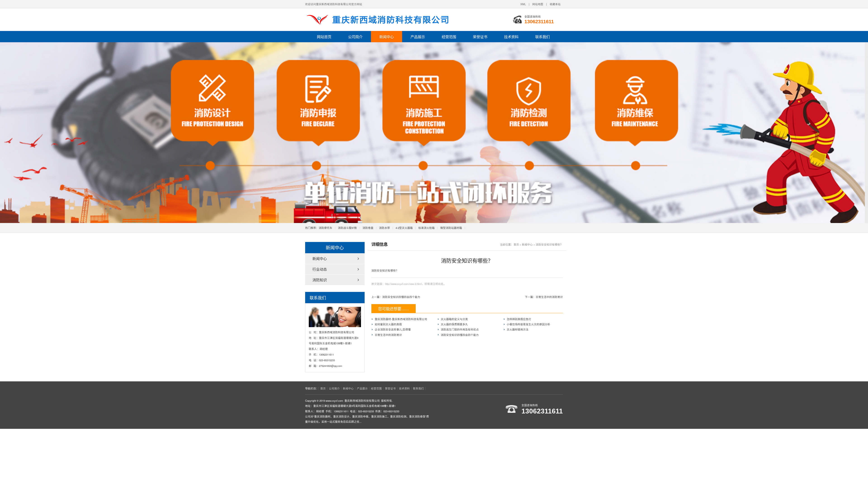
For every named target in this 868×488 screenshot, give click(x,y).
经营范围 (449, 36)
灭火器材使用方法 (517, 329)
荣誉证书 (480, 36)
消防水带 (384, 228)
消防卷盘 (368, 228)
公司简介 (355, 36)
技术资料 (511, 36)
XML (523, 4)
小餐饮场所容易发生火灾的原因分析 (528, 324)
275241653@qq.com (330, 366)
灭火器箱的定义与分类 (454, 319)
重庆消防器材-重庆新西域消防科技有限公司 (401, 319)
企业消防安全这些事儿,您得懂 (393, 329)
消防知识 (319, 279)
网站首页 (324, 36)
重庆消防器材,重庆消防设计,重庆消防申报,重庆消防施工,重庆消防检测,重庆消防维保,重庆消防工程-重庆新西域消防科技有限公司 (378, 19)
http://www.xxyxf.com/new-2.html (403, 284)
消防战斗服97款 (347, 228)
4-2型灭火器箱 (404, 228)
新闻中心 (386, 36)
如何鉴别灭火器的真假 (388, 324)
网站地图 (537, 4)
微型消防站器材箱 (451, 228)
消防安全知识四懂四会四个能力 (401, 297)
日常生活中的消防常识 (549, 297)
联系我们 (542, 36)
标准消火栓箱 (426, 228)
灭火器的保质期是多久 (454, 324)
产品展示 (417, 36)
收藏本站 (555, 4)
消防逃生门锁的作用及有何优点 (460, 329)
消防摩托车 (325, 228)
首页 (516, 244)
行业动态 (319, 269)
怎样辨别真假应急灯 (519, 319)
